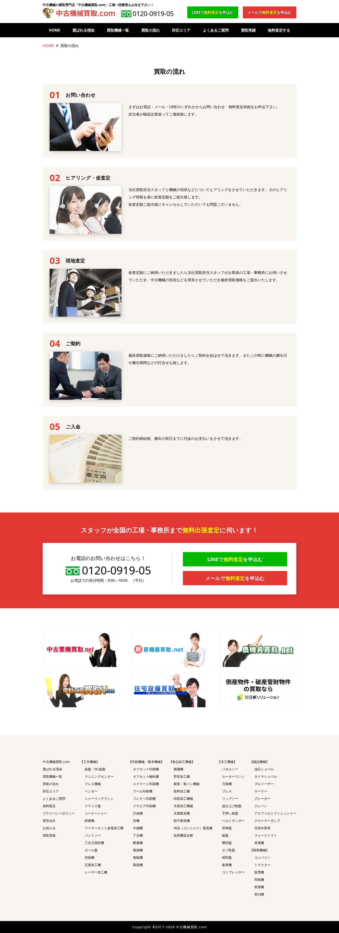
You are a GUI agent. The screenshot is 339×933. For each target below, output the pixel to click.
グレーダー (262, 798)
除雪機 (259, 872)
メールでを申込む (269, 12)
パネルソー (230, 769)
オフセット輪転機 (146, 776)
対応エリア (181, 30)
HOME (54, 30)
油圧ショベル (264, 769)
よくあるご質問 (216, 30)
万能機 (227, 784)
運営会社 (49, 820)
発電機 (259, 842)
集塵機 (227, 865)
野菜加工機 (182, 776)
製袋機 (138, 850)
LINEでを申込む (213, 12)
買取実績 (248, 30)
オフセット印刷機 (146, 769)
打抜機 (138, 813)
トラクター (262, 865)
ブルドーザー (264, 784)
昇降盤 (227, 828)
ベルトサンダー (233, 820)
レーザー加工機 (96, 872)
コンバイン (262, 857)
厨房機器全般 (183, 835)
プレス (227, 791)
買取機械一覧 (118, 30)
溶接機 (89, 857)
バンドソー (93, 835)
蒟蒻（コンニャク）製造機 (193, 828)
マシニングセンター (99, 776)
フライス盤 (93, 806)
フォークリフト (265, 835)
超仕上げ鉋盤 (231, 806)
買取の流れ (150, 30)
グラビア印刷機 (144, 806)
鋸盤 (225, 835)
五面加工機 (93, 865)
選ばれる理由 (83, 30)
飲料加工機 (182, 791)
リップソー (230, 798)
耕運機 (259, 887)
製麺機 (178, 769)
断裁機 (138, 842)
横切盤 (227, 842)
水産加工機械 (183, 806)
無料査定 (49, 806)
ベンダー (91, 791)
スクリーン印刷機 (146, 784)
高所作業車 (262, 828)
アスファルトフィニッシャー (275, 813)
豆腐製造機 (182, 813)
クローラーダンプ (267, 820)
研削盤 (227, 857)
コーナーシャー (96, 813)
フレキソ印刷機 (144, 798)
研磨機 (89, 820)
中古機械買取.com (56, 761)
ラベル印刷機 (142, 791)
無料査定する (279, 30)
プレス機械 (93, 784)
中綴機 (138, 828)
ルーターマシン (233, 776)
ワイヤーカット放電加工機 (104, 828)
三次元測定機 (94, 842)
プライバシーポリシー (59, 813)
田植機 (259, 879)
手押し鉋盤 (230, 813)
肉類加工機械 (183, 798)
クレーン (260, 806)
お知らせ (49, 828)
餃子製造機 (182, 820)
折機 (136, 820)
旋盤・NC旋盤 (95, 769)
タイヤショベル (265, 776)
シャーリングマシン (99, 798)
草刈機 (259, 894)
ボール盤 (91, 850)
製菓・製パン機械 (186, 784)
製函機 (138, 865)
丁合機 (138, 835)
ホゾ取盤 (228, 850)
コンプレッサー (233, 872)
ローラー (260, 791)
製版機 (138, 857)
